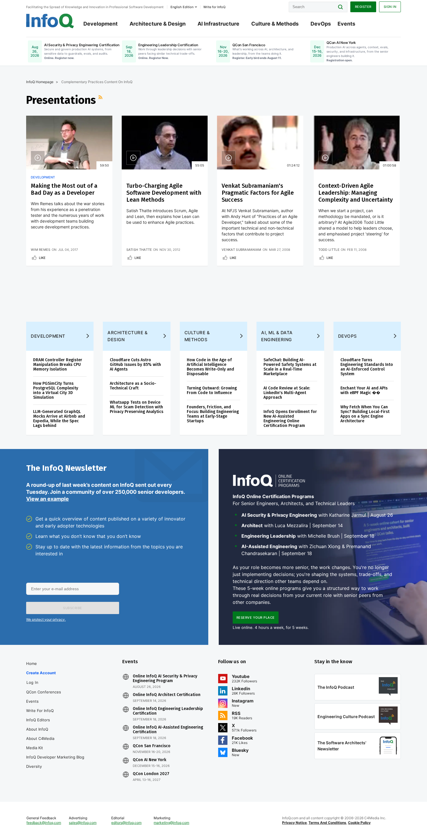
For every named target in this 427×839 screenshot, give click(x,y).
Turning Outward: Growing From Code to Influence (212, 390)
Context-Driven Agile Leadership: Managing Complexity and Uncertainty (355, 192)
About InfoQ (37, 729)
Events (346, 24)
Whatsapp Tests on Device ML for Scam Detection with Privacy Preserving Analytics (136, 407)
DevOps (321, 24)
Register (363, 7)
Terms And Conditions (327, 822)
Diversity (34, 766)
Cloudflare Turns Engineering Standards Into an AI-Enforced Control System (366, 366)
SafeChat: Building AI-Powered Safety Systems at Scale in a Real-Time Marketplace (289, 366)
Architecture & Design (158, 24)
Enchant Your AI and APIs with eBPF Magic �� (363, 390)
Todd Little (329, 250)
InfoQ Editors (38, 720)
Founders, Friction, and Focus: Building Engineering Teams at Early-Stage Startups (213, 414)
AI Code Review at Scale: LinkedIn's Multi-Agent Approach (286, 393)
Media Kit (34, 747)
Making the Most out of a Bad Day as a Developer (64, 189)
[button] (72, 608)
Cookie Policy (359, 822)
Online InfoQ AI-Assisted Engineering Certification (168, 729)
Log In (32, 682)
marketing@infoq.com (171, 822)
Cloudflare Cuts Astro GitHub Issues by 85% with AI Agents (135, 364)
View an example (47, 499)
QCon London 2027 (151, 774)
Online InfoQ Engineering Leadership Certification (168, 711)
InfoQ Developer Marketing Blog (55, 757)
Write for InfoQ (40, 710)
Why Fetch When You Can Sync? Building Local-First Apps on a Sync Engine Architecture (365, 414)
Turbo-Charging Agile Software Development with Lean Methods (163, 192)
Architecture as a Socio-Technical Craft (133, 386)
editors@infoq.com (126, 822)
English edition (182, 7)
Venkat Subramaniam (241, 250)
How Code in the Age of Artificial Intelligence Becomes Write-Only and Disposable (210, 366)
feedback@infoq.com (43, 822)
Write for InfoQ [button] (214, 7)
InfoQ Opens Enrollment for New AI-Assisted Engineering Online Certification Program (290, 418)
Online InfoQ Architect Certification (166, 695)
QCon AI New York (149, 760)
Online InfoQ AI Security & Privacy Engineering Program (165, 678)
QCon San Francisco (152, 746)
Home (31, 663)
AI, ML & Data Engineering (277, 336)
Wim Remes (41, 250)
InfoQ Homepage (39, 82)
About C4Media (40, 738)
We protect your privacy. (46, 619)
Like (42, 258)
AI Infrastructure (218, 24)
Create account (41, 672)
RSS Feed (101, 100)
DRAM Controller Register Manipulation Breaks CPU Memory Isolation (57, 364)
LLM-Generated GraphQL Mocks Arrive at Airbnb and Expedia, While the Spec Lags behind (59, 418)
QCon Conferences (43, 692)
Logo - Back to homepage (50, 21)
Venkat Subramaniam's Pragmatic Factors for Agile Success (258, 192)
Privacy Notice (294, 822)
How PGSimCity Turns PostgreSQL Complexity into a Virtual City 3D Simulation (55, 390)
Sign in (390, 7)
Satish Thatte (139, 250)
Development (100, 24)
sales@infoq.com (82, 822)
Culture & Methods (275, 24)
